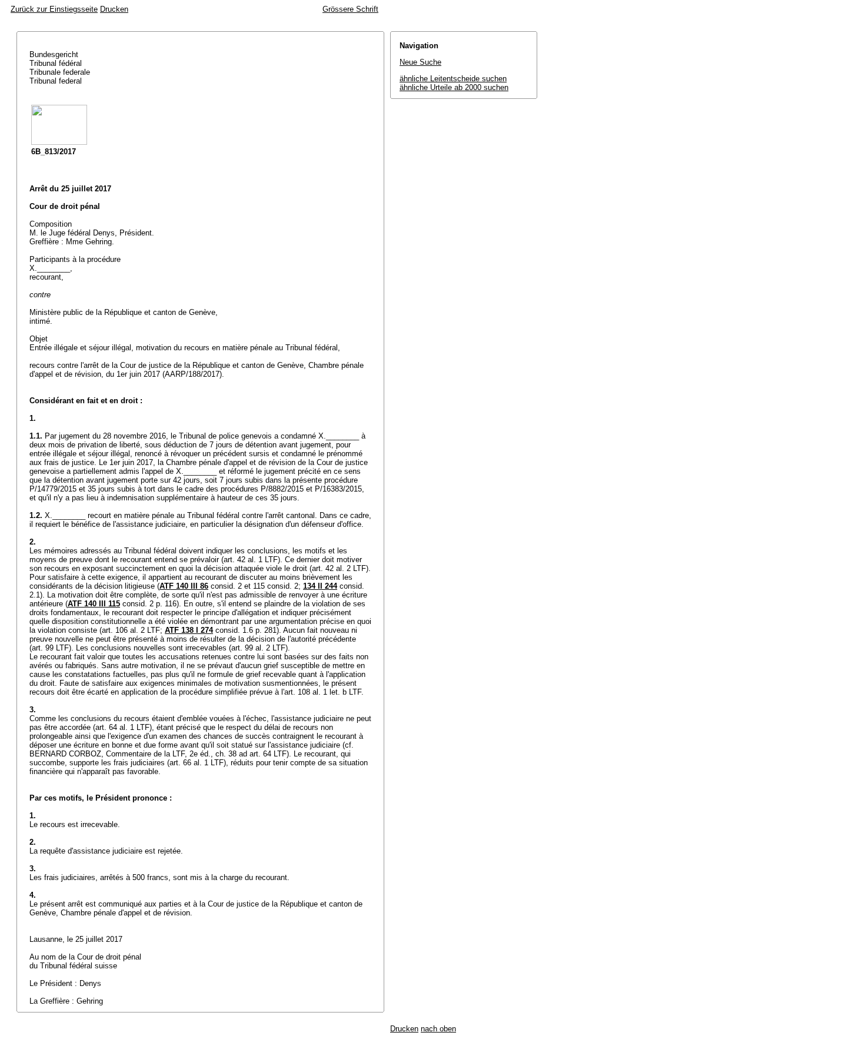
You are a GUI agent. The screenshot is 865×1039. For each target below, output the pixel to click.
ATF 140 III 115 (94, 603)
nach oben (438, 1028)
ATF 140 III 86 (183, 586)
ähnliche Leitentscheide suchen (453, 78)
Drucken (114, 9)
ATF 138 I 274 (189, 630)
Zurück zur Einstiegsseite (54, 9)
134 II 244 (320, 586)
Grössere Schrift (350, 9)
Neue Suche (420, 62)
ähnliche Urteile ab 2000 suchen (454, 87)
